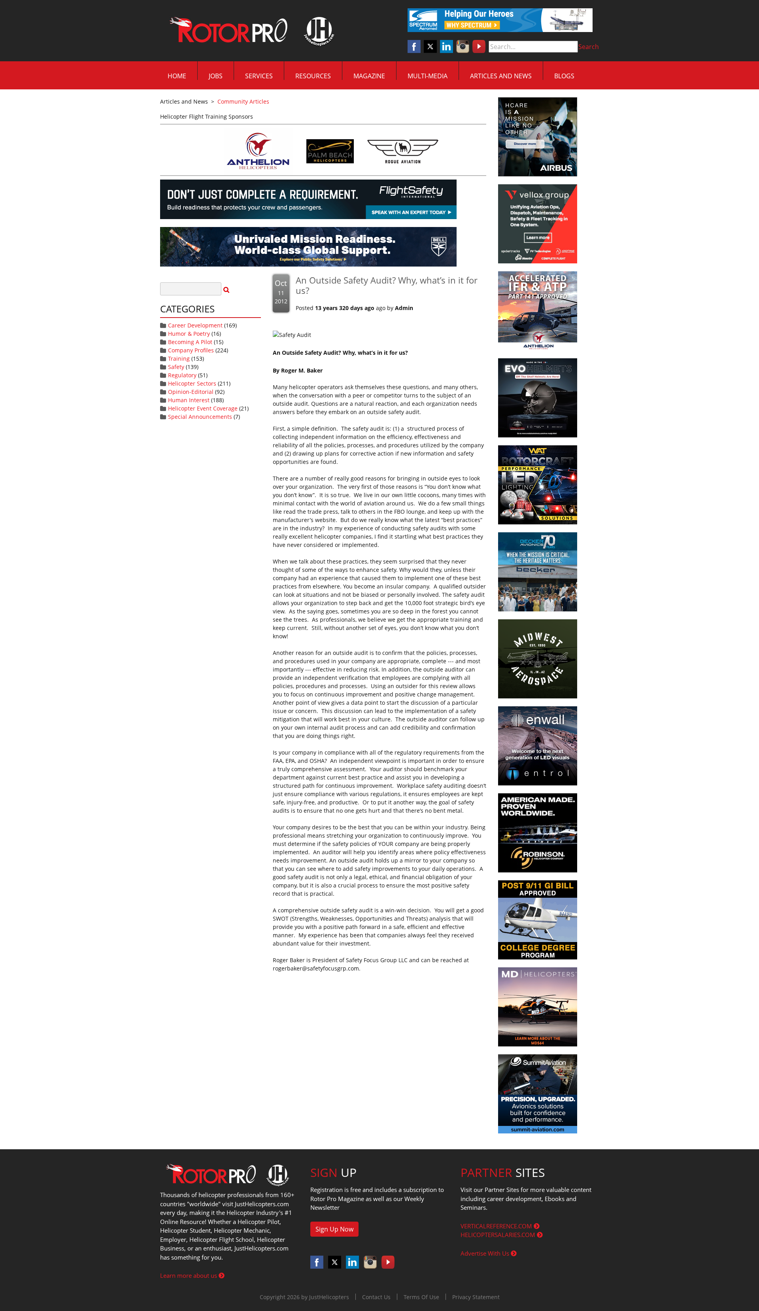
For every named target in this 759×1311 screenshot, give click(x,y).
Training (179, 358)
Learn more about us (189, 1275)
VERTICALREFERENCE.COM (497, 1226)
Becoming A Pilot (190, 342)
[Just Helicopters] (250, 31)
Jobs (216, 76)
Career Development (195, 325)
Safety (176, 367)
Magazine (369, 76)
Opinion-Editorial (190, 391)
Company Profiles (191, 350)
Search (588, 46)
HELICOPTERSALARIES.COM (499, 1235)
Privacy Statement (476, 1297)
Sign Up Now (334, 1229)
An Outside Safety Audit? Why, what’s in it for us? (387, 285)
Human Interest (189, 400)
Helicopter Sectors (192, 383)
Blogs (564, 76)
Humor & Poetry (189, 333)
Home (177, 76)
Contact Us (376, 1297)
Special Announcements (200, 416)
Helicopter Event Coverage (203, 408)
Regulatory (182, 375)
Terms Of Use (421, 1297)
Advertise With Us (486, 1253)
